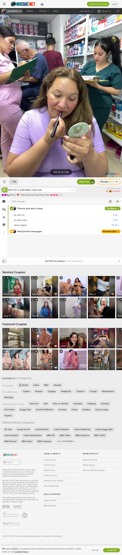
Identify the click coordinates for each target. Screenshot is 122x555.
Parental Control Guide (53, 481)
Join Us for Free (61, 172)
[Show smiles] (110, 201)
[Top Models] (42, 4)
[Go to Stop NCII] (11, 524)
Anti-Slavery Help (51, 486)
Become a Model (90, 460)
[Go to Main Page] (23, 4)
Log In (114, 4)
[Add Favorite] (4, 182)
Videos (31, 11)
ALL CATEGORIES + (66, 441)
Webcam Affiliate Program (94, 470)
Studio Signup (89, 465)
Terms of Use (49, 465)
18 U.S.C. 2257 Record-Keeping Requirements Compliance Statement (32, 536)
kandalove (8, 378)
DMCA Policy (49, 470)
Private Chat (109, 231)
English (10, 462)
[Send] (118, 201)
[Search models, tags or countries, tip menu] (118, 11)
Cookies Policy (50, 475)
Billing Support (50, 506)
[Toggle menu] (4, 4)
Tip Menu (111, 208)
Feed (55, 11)
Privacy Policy (50, 460)
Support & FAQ (50, 500)
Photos (44, 11)
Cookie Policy (21, 552)
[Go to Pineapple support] (25, 515)
